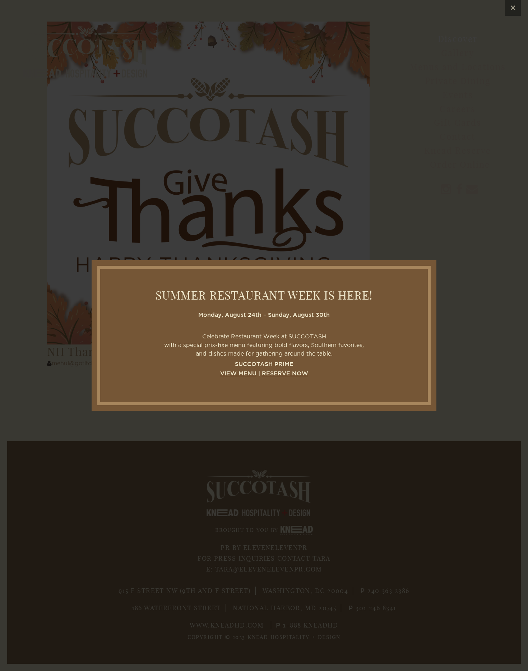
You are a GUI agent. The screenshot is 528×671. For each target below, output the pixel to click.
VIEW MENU (238, 373)
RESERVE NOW (285, 373)
